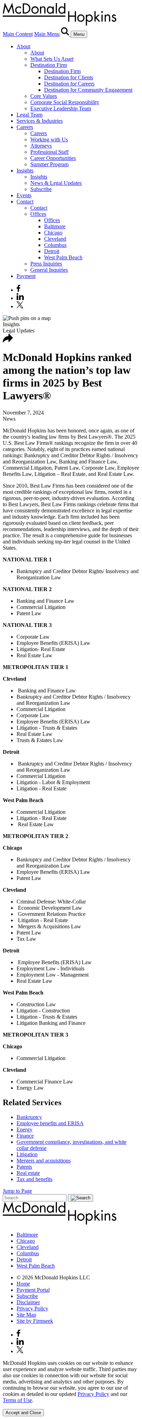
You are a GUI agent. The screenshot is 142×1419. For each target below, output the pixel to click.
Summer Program (49, 164)
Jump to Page (17, 1191)
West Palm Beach (63, 257)
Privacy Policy (32, 1308)
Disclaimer (28, 1302)
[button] (8, 340)
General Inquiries (49, 270)
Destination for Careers (69, 84)
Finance (25, 1136)
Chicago (53, 233)
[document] (71, 1381)
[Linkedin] (20, 298)
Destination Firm (48, 65)
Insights (25, 170)
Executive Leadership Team (60, 108)
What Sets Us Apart (51, 59)
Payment (26, 276)
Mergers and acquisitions (44, 1160)
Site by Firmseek (35, 1321)
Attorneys (41, 146)
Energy (24, 1129)
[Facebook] (18, 290)
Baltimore (54, 226)
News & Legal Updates (56, 183)
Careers (25, 127)
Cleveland (55, 239)
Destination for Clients (68, 77)
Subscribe (41, 189)
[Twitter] (21, 306)
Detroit (51, 251)
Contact (25, 201)
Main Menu (47, 34)
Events (24, 195)
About (23, 46)
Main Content (18, 34)
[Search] (66, 34)
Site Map (26, 1315)
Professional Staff (49, 152)
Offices (38, 214)
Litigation (27, 1154)
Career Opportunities (53, 158)
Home (23, 1284)
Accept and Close (23, 1412)
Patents (24, 1167)
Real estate (28, 1173)
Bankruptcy (29, 1117)
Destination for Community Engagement (88, 90)
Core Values (43, 96)
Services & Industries (40, 121)
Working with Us (49, 139)
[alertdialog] (71, 1388)
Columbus (55, 245)
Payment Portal (33, 1290)
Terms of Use (17, 1400)
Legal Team (29, 115)
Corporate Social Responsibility (64, 102)
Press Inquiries (46, 264)
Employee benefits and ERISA (50, 1123)
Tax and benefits (34, 1179)
